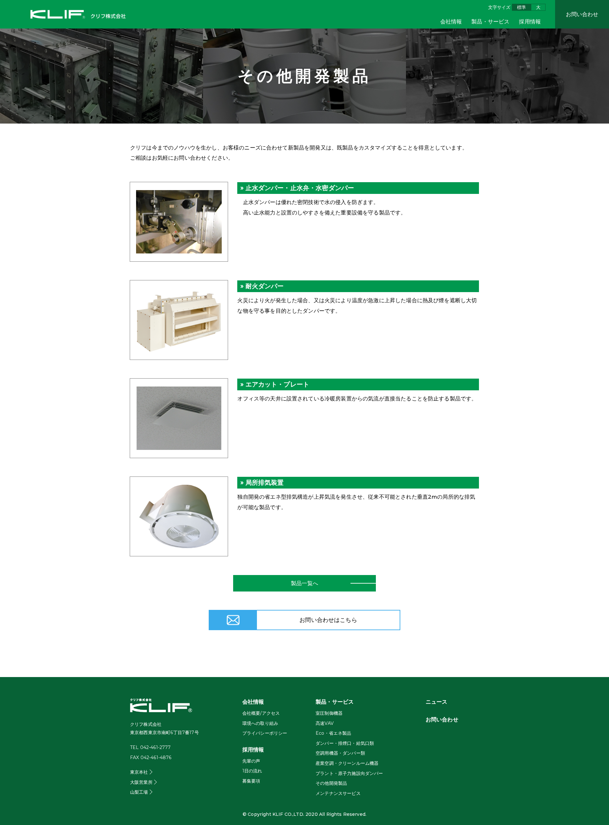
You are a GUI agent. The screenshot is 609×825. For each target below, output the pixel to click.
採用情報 (530, 21)
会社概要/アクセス (261, 713)
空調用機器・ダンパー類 (340, 753)
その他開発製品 (331, 783)
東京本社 (139, 772)
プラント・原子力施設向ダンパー (349, 773)
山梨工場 (139, 792)
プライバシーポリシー (264, 733)
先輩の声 (251, 761)
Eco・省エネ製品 (333, 733)
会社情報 (451, 21)
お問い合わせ (582, 14)
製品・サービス (490, 21)
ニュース (437, 702)
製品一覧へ (304, 583)
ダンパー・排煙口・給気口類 (345, 743)
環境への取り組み (260, 723)
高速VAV (325, 723)
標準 (521, 7)
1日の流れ (252, 771)
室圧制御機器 (329, 713)
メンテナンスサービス (338, 793)
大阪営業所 (141, 782)
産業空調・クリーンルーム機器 (347, 763)
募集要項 (251, 781)
